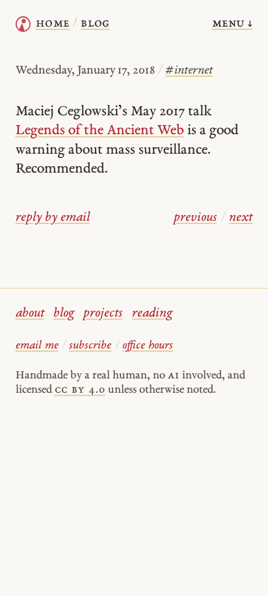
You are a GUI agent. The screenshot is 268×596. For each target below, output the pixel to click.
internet (189, 70)
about (30, 313)
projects (102, 313)
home (53, 24)
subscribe (90, 345)
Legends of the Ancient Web (100, 130)
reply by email (53, 218)
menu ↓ (232, 24)
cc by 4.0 (80, 390)
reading (152, 313)
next (240, 218)
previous (195, 218)
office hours (147, 345)
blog (63, 313)
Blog (95, 24)
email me (37, 345)
